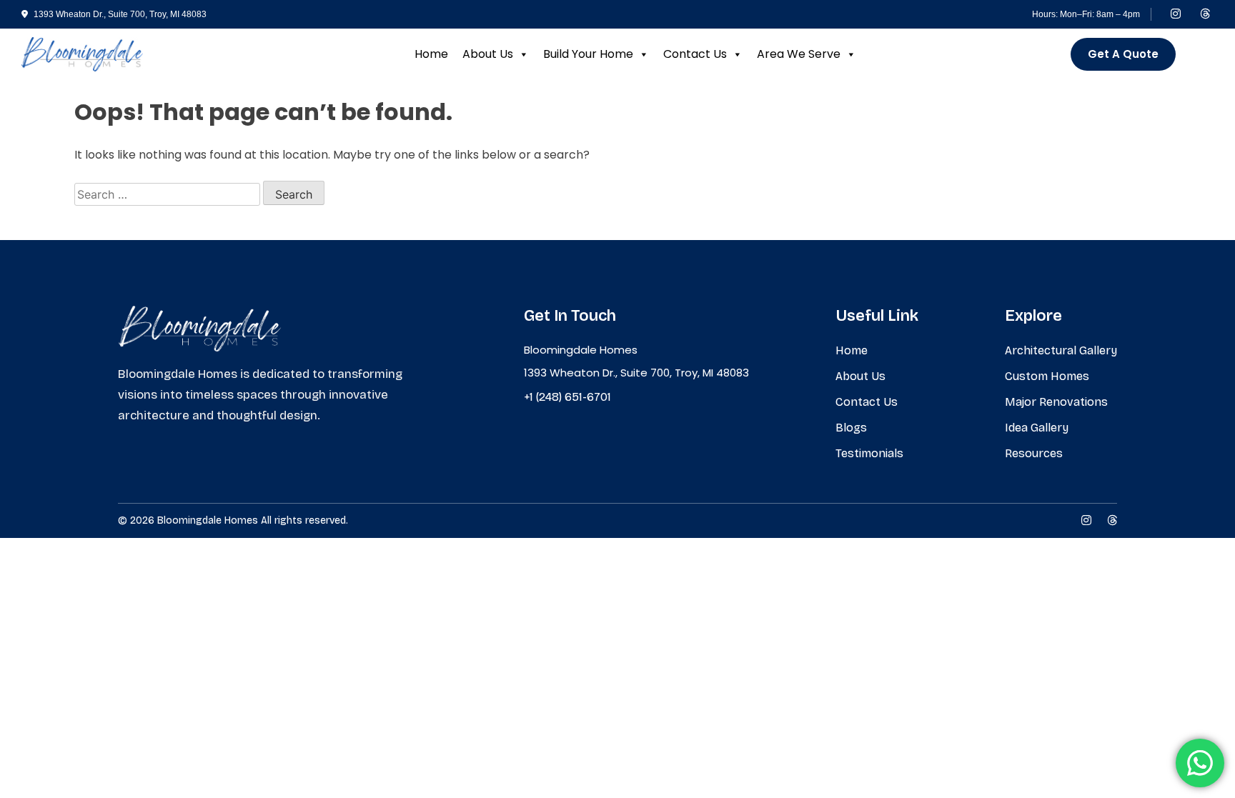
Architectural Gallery (1061, 350)
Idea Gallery (1036, 427)
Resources (1034, 453)
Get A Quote (1123, 53)
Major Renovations (1056, 402)
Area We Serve (798, 54)
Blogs (851, 427)
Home (431, 54)
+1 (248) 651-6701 (567, 397)
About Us (487, 54)
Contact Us (695, 54)
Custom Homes (1047, 376)
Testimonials (869, 453)
